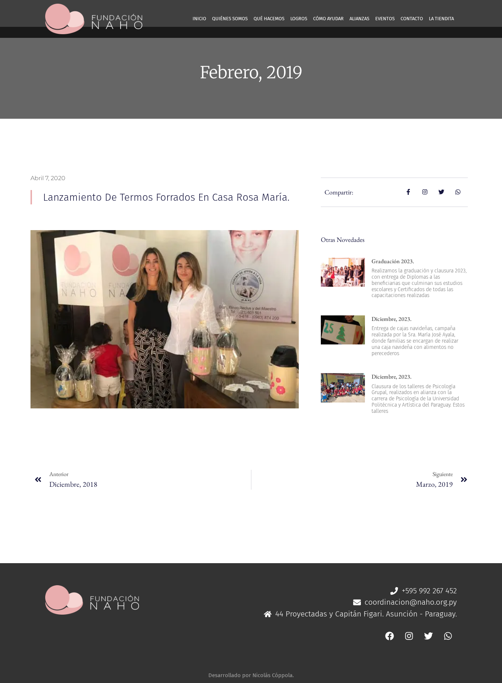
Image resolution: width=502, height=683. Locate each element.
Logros (298, 18)
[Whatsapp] (448, 636)
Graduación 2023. (393, 261)
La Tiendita (441, 18)
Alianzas (359, 18)
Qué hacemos (269, 18)
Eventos (385, 18)
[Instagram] (409, 636)
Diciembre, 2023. (392, 319)
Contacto (412, 18)
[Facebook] (389, 636)
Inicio (199, 18)
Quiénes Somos (230, 18)
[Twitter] (428, 636)
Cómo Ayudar (328, 18)
